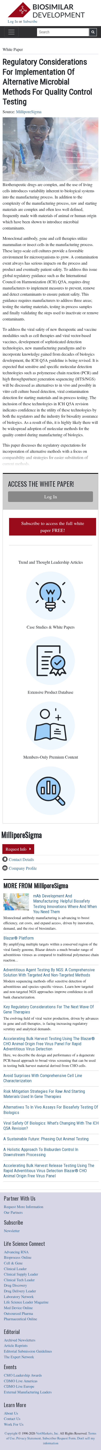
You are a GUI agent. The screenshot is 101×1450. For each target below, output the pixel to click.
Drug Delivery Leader (20, 1290)
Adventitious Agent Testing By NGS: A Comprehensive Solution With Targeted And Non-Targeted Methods (49, 972)
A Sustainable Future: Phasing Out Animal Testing (46, 1138)
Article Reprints (16, 1345)
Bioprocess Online (17, 1257)
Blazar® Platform (18, 938)
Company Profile (23, 868)
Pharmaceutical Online (20, 1318)
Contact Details (21, 859)
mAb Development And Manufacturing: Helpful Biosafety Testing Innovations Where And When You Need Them (65, 903)
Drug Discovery (15, 1285)
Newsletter (12, 1230)
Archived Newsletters (19, 1340)
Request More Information (23, 1206)
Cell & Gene (13, 1263)
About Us (11, 1413)
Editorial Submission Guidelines (28, 1351)
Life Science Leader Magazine (26, 1302)
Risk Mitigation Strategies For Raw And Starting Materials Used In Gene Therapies (44, 1094)
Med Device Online (18, 1307)
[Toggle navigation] (11, 32)
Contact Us (12, 1418)
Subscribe (30, 21)
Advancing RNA (16, 1251)
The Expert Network (19, 1356)
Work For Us (14, 1424)
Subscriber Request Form (59, 1438)
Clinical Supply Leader (21, 1274)
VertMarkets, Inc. (47, 1433)
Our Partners (13, 1212)
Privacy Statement (28, 1438)
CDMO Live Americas (21, 1380)
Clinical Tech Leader (19, 1279)
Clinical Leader (15, 1268)
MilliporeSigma (28, 111)
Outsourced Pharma (18, 1313)
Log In (13, 21)
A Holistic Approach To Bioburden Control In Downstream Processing (40, 1152)
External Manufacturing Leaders (28, 1392)
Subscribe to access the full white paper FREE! (52, 526)
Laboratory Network (19, 1296)
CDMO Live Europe (19, 1386)
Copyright (11, 1433)
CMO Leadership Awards (23, 1375)
